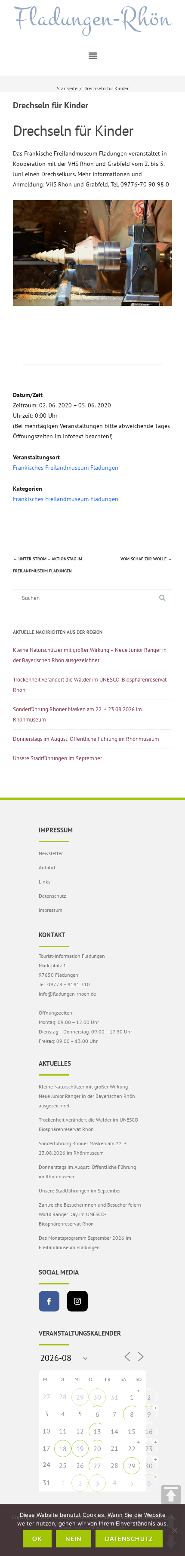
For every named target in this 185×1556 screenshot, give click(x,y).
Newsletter (51, 853)
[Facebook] (49, 1301)
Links (44, 881)
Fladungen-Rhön (92, 18)
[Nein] (174, 1530)
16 (149, 1431)
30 (97, 1397)
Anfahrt (47, 867)
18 (63, 1448)
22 (132, 1448)
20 (97, 1448)
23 (149, 1448)
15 (132, 1431)
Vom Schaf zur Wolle (146, 559)
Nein (73, 1538)
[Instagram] (77, 1301)
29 (80, 1397)
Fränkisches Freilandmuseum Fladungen (65, 467)
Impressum (50, 910)
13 (97, 1431)
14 (114, 1431)
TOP (171, 1494)
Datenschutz (52, 896)
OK (37, 1538)
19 (80, 1448)
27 (97, 1465)
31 (114, 1397)
